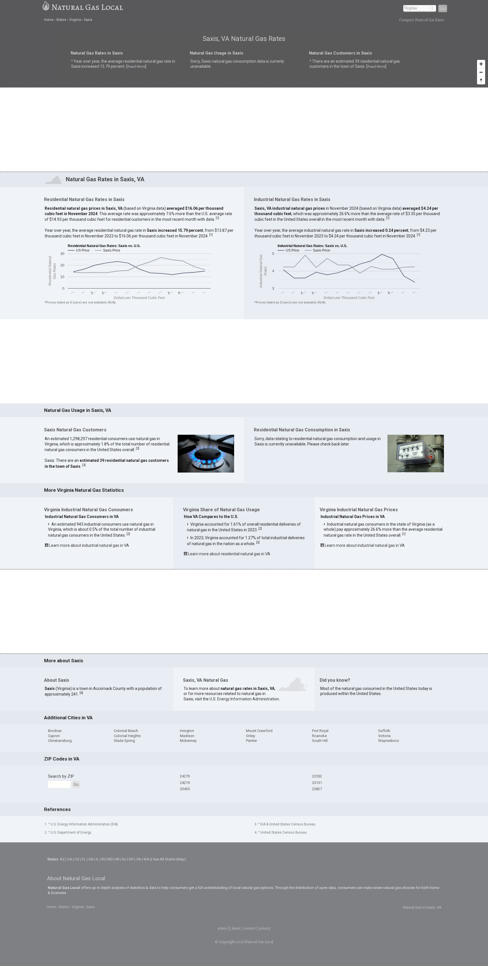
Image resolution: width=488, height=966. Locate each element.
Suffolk (384, 731)
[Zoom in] (481, 64)
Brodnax (55, 731)
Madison (187, 736)
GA (90, 859)
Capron (54, 736)
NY (131, 859)
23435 (185, 789)
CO (77, 859)
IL (97, 859)
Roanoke (319, 736)
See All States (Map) (169, 859)
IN (103, 859)
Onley (250, 736)
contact (249, 928)
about (236, 928)
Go (443, 8)
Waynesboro (388, 740)
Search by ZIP (61, 776)
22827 (317, 789)
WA (146, 859)
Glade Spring (124, 740)
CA (69, 859)
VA (138, 859)
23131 (317, 783)
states (222, 928)
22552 (317, 776)
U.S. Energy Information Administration (244, 699)
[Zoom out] (481, 72)
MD (110, 859)
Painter (251, 740)
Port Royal (320, 731)
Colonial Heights (127, 736)
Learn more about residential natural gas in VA (229, 554)
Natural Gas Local (87, 7)
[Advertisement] (244, 129)
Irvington (187, 731)
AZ (62, 859)
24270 (185, 776)
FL (84, 859)
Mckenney (188, 740)
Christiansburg (60, 740)
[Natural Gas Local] (46, 7)
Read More (94, 68)
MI (117, 859)
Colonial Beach (126, 731)
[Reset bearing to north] (481, 80)
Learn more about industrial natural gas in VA (89, 545)
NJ (124, 859)
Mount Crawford (259, 731)
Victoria (384, 736)
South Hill (320, 740)
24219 (185, 783)
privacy (264, 928)
